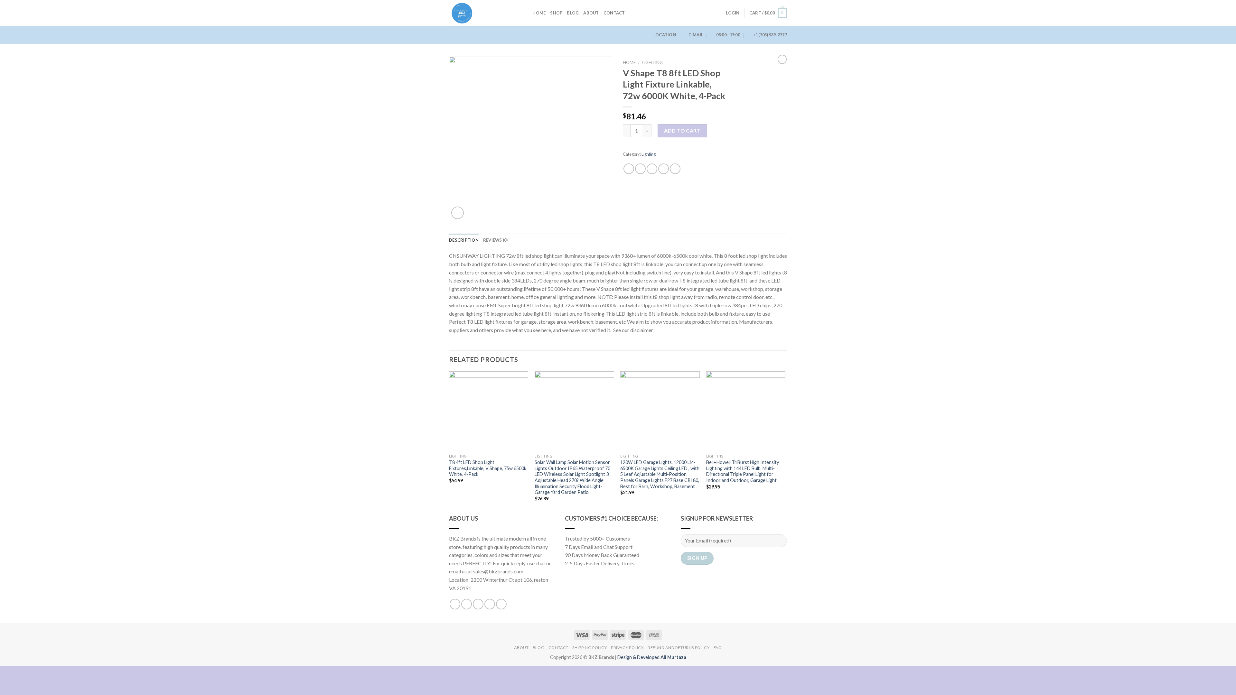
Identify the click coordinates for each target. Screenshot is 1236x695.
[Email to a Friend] (652, 168)
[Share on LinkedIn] (675, 168)
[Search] (525, 13)
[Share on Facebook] (628, 168)
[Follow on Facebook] (455, 604)
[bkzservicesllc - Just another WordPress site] (481, 13)
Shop (556, 12)
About (591, 12)
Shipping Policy (589, 647)
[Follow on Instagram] (466, 604)
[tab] (464, 240)
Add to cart (682, 130)
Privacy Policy (627, 647)
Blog (573, 12)
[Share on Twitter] (640, 168)
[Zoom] (457, 213)
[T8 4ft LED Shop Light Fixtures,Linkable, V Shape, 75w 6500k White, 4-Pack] (489, 411)
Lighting (652, 62)
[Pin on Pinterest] (663, 168)
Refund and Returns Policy (678, 647)
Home (539, 12)
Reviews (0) (495, 240)
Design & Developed (651, 657)
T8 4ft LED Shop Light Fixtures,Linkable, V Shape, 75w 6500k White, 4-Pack (487, 468)
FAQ (718, 647)
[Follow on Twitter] (478, 604)
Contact (614, 12)
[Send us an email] (489, 604)
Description (464, 240)
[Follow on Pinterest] (501, 604)
